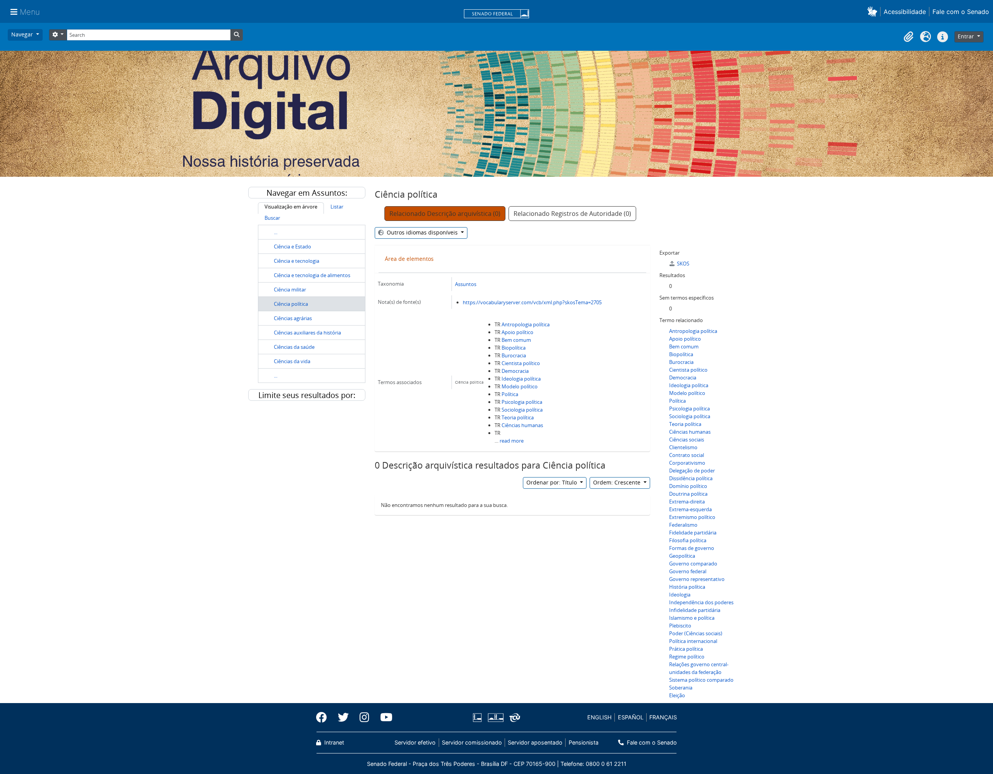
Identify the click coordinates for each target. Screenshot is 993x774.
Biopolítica (514, 347)
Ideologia (679, 594)
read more (512, 440)
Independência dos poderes (701, 602)
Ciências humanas (522, 425)
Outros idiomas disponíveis (422, 232)
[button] (873, 11)
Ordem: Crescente (617, 482)
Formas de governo (691, 548)
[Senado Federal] (496, 14)
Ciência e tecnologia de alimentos (312, 275)
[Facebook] (324, 717)
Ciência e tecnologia (296, 260)
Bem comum (516, 339)
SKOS (683, 263)
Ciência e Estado (292, 246)
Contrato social (686, 455)
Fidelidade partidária (692, 532)
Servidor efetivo (415, 742)
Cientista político (521, 363)
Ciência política (291, 303)
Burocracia (514, 355)
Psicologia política (522, 401)
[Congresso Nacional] (495, 717)
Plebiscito (680, 625)
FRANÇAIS (663, 717)
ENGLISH (599, 717)
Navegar (23, 34)
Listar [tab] (336, 206)
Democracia (515, 370)
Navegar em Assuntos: (306, 193)
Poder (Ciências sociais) (695, 633)
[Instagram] (364, 717)
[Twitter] (343, 717)
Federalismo (683, 524)
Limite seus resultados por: (306, 395)
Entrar (967, 36)
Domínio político (688, 486)
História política (687, 586)
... (275, 232)
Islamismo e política (691, 617)
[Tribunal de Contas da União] (513, 717)
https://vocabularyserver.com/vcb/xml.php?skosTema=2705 (532, 302)
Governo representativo (697, 579)
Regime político (686, 656)
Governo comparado (693, 563)
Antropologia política (526, 324)
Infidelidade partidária (694, 610)
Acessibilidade (905, 12)
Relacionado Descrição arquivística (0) (444, 213)
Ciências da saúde (294, 346)
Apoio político (517, 332)
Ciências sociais (686, 439)
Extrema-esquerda (690, 509)
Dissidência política (691, 478)
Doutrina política (688, 493)
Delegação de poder (692, 470)
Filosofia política (687, 540)
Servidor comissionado (472, 742)
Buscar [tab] (272, 217)
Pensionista (583, 742)
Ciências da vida (292, 361)
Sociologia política (522, 409)
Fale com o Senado (960, 12)
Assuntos (465, 284)
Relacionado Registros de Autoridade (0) (572, 213)
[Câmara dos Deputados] (478, 717)
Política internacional (693, 641)
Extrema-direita (687, 501)
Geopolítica (682, 555)
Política (510, 394)
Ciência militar (290, 289)
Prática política (686, 648)
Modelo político (520, 386)
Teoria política (518, 417)
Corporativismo (687, 462)
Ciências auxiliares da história (307, 332)
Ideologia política (521, 378)
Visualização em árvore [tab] (291, 206)
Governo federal (687, 571)
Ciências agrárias (293, 318)
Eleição (677, 695)
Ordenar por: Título (552, 482)
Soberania (680, 687)
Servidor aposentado (535, 742)
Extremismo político (692, 517)
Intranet (333, 742)
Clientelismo (683, 447)
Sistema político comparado (701, 679)
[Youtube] (384, 717)
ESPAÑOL (631, 717)
